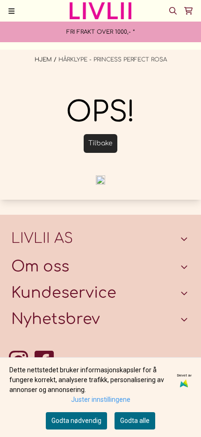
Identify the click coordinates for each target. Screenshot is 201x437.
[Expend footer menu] (186, 293)
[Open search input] (173, 11)
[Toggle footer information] (186, 239)
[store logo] (100, 10)
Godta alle (135, 420)
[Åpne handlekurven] (188, 10)
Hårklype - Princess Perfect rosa (112, 59)
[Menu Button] (11, 11)
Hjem (44, 59)
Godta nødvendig (76, 420)
